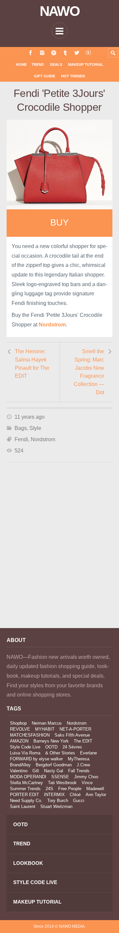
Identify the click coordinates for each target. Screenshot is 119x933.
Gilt (35, 771)
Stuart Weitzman (56, 806)
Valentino (18, 771)
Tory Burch (57, 800)
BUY (59, 223)
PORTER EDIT (24, 794)
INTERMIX (54, 794)
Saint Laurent (22, 806)
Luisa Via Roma (25, 753)
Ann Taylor (96, 794)
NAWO (60, 11)
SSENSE (60, 777)
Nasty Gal (53, 771)
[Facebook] (30, 53)
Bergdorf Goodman (54, 765)
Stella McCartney (26, 783)
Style (35, 428)
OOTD (51, 747)
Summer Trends (25, 788)
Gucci (78, 800)
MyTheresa (78, 759)
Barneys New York (51, 741)
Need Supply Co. (26, 800)
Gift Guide (44, 76)
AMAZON (19, 741)
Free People (69, 788)
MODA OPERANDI (28, 777)
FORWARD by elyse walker (36, 759)
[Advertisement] (59, 554)
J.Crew (83, 765)
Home (21, 64)
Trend (37, 64)
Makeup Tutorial (85, 64)
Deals (56, 64)
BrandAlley (20, 765)
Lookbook (28, 863)
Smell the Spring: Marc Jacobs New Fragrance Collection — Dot (89, 372)
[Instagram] (42, 53)
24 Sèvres (72, 747)
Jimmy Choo (86, 777)
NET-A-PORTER (75, 729)
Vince (87, 783)
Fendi (21, 439)
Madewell (95, 788)
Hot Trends (73, 76)
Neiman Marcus (47, 723)
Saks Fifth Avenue (72, 735)
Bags (21, 428)
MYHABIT (45, 729)
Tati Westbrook (62, 783)
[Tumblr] (65, 53)
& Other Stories (60, 753)
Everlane (88, 753)
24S (49, 788)
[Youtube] (88, 53)
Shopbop (18, 723)
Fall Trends (79, 771)
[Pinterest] (54, 53)
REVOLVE (20, 729)
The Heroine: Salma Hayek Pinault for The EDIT (32, 364)
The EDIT (83, 741)
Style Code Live (25, 747)
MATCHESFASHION (30, 735)
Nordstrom (43, 439)
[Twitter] (77, 53)
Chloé (75, 794)
